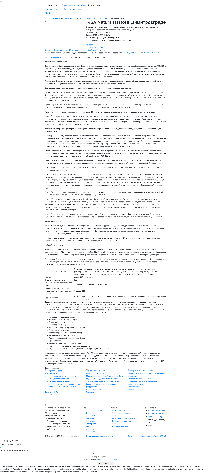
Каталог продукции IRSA (73, 18)
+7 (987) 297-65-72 (53, 9)
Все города (90, 431)
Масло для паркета (53, 57)
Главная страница (52, 18)
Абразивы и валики (120, 426)
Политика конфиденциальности (100, 436)
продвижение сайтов (149, 436)
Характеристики (61, 50)
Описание (49, 50)
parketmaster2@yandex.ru (75, 6)
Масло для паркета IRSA (96, 18)
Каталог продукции (93, 410)
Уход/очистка (102, 50)
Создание (132, 436)
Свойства (91, 50)
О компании (90, 418)
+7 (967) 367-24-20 (69, 9)
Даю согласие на (106, 459)
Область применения (78, 50)
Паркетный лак (118, 410)
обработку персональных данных (113, 459)
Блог (87, 426)
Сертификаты (91, 424)
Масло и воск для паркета (123, 418)
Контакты (89, 429)
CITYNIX (162, 436)
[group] (105, 333)
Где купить (90, 421)
